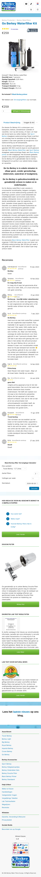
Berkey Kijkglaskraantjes (11, 767)
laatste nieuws (21, 711)
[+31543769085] (31, 4)
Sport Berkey (34, 150)
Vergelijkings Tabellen (10, 798)
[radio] (3, 29)
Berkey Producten (8, 20)
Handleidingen (7, 792)
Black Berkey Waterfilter (17, 150)
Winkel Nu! (20, 604)
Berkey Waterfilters (24, 20)
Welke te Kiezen (7, 789)
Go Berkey (5, 754)
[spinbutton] (6, 111)
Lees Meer (20, 652)
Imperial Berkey (7, 748)
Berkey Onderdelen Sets (10, 770)
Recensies (5, 807)
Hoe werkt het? (16, 514)
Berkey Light (6, 739)
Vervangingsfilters (20, 100)
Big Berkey (6, 742)
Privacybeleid (7, 820)
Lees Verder (20, 534)
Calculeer (34, 488)
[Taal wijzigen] (37, 4)
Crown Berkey (7, 751)
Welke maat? (15, 519)
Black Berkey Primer (9, 776)
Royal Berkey (6, 745)
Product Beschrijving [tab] (12, 123)
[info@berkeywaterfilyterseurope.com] (26, 4)
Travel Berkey (7, 736)
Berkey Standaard (8, 779)
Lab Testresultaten (8, 801)
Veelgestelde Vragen (9, 795)
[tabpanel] (20, 188)
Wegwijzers (6, 804)
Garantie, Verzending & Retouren (13, 817)
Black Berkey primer (19, 94)
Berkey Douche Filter (9, 773)
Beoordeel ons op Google (11, 829)
